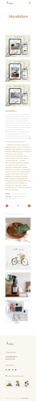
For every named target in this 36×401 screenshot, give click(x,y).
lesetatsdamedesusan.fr (18, 141)
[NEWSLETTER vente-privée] (18, 95)
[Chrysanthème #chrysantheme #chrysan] (18, 384)
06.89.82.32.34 (10, 359)
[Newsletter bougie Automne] (18, 71)
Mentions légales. (25, 398)
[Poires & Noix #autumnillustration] (9, 384)
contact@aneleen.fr (11, 356)
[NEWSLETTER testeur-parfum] (18, 46)
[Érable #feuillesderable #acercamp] (26, 384)
